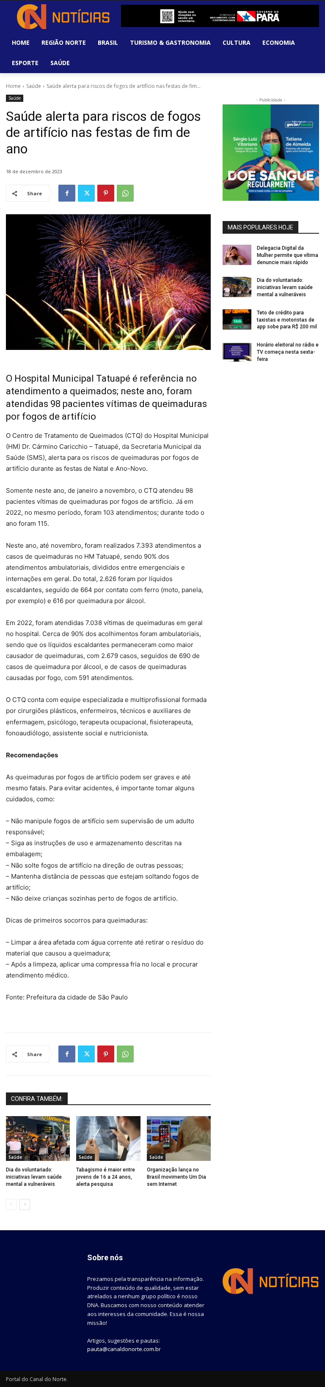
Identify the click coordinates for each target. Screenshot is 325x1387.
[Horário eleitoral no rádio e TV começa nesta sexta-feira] (237, 351)
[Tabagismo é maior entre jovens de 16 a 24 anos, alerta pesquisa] (108, 1138)
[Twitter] (86, 193)
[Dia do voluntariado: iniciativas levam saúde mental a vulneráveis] (38, 1138)
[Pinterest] (105, 193)
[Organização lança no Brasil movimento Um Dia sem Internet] (179, 1138)
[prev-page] (11, 1204)
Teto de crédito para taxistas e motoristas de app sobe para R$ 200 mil (287, 320)
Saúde (33, 86)
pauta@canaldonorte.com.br (124, 1349)
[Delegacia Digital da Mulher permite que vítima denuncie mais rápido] (237, 255)
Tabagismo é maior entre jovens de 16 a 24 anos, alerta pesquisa (105, 1177)
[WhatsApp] (125, 193)
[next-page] (24, 1204)
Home (13, 86)
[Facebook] (66, 193)
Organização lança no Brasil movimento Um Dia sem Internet (176, 1177)
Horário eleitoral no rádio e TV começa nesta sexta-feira (288, 352)
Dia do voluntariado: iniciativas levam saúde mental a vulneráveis (34, 1177)
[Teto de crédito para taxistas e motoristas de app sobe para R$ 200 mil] (237, 319)
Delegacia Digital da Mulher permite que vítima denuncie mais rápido (287, 255)
